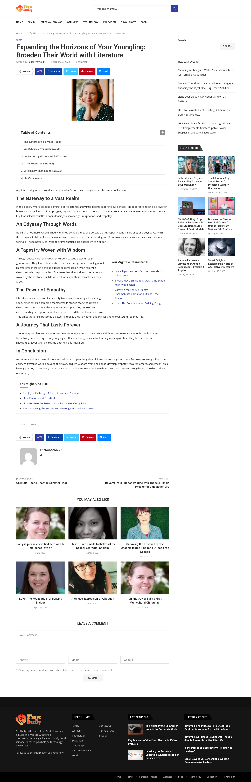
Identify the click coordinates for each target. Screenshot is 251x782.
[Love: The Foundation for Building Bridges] (40, 578)
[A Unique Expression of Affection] (92, 578)
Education (77, 740)
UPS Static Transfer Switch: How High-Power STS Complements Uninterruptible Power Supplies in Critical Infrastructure (204, 128)
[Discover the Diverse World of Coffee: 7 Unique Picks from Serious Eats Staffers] (221, 206)
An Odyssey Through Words (42, 149)
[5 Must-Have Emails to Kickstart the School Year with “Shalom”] (92, 523)
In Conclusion (33, 178)
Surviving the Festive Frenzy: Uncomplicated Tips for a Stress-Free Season (137, 294)
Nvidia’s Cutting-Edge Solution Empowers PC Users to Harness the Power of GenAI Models (191, 224)
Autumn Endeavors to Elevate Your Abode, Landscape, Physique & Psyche (191, 265)
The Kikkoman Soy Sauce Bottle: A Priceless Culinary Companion (218, 183)
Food (75, 755)
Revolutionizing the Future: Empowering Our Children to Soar (58, 408)
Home (19, 22)
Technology (78, 735)
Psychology (78, 745)
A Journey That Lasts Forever (43, 170)
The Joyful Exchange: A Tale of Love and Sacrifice (51, 393)
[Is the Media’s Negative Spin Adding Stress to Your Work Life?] (191, 165)
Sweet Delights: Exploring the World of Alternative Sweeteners (221, 263)
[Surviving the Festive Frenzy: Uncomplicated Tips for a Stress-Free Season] (145, 523)
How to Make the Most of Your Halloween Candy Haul (54, 403)
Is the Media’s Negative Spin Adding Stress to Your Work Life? (191, 181)
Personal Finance (81, 750)
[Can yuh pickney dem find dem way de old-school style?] (40, 523)
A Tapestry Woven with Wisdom (46, 156)
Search (174, 8)
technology (90, 22)
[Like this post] (40, 71)
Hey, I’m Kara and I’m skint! (39, 398)
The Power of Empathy (39, 163)
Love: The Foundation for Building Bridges (139, 303)
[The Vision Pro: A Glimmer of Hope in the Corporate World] (135, 729)
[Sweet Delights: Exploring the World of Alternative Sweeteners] (221, 247)
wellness (72, 22)
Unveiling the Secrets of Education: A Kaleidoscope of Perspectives (162, 754)
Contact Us (105, 726)
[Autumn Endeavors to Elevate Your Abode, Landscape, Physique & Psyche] (191, 247)
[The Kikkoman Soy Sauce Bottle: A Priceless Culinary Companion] (221, 165)
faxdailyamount (36, 61)
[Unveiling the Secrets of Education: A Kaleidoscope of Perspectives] (135, 755)
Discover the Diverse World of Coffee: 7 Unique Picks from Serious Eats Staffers (220, 224)
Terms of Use (106, 731)
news (33, 424)
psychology (128, 22)
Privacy (103, 735)
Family (75, 726)
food (144, 22)
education (109, 22)
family (31, 22)
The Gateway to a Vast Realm (42, 141)
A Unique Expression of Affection (93, 598)
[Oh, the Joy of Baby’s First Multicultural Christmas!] (145, 578)
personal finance (51, 22)
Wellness (77, 731)
